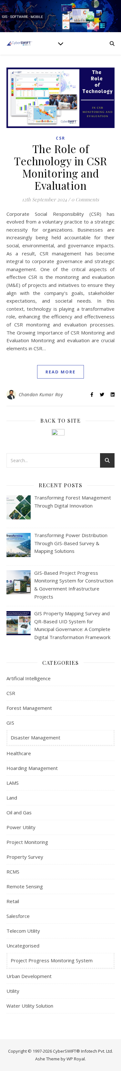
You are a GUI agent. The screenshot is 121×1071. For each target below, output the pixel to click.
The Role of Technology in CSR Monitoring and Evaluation (60, 167)
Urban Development (29, 976)
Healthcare (18, 753)
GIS (10, 722)
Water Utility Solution (29, 1005)
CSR (60, 138)
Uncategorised (22, 945)
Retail (12, 901)
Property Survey (24, 857)
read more (60, 372)
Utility (12, 991)
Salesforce (18, 916)
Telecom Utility (23, 931)
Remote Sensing (24, 886)
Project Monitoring (27, 842)
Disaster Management (35, 737)
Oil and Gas (19, 812)
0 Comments (85, 199)
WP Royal (75, 1059)
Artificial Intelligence (28, 678)
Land (11, 797)
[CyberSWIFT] (19, 43)
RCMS (12, 871)
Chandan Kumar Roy (41, 394)
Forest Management (29, 708)
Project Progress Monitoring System (52, 960)
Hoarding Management (32, 768)
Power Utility (20, 827)
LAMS (12, 783)
